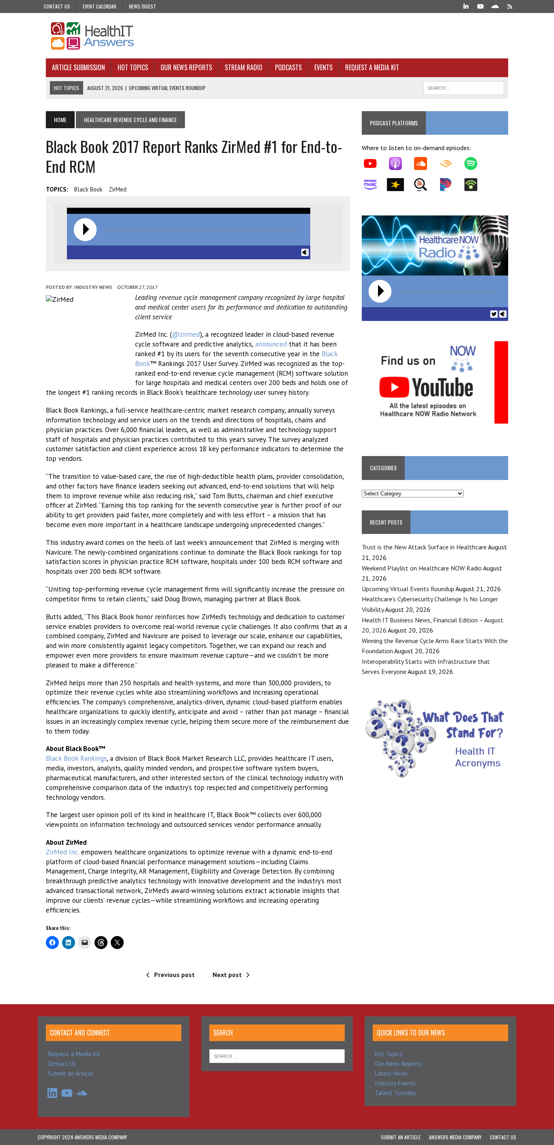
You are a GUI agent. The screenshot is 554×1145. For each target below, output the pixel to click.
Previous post (174, 975)
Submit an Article (70, 1073)
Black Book (88, 189)
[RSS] (509, 6)
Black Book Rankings (76, 758)
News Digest (142, 6)
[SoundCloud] (495, 6)
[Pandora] (449, 184)
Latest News (391, 1073)
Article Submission (78, 67)
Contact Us (57, 6)
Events (323, 67)
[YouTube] (480, 6)
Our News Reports (186, 67)
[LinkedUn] (466, 6)
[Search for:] (277, 1055)
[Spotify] (474, 163)
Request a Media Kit (372, 67)
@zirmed (186, 334)
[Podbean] (474, 184)
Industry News (93, 287)
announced (271, 344)
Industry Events (395, 1083)
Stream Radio (243, 67)
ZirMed (118, 189)
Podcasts (288, 67)
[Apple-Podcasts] (399, 163)
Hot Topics (133, 67)
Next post (227, 975)
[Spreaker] (399, 184)
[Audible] (449, 163)
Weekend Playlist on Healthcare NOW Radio (422, 568)
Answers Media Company (455, 1137)
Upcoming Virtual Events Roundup (408, 589)
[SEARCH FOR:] (463, 87)
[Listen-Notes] (424, 184)
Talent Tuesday (395, 1093)
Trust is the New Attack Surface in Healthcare (424, 547)
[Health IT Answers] (277, 35)
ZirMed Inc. (62, 852)
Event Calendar (99, 6)
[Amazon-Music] (374, 184)
